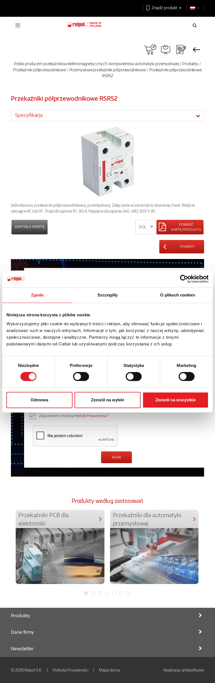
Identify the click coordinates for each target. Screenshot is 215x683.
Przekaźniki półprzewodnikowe (39, 69)
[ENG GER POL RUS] (145, 227)
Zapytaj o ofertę (29, 227)
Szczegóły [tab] (107, 295)
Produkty (190, 63)
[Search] (195, 25)
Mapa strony (109, 669)
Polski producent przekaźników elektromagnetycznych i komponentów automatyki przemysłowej (96, 63)
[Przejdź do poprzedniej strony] (196, 49)
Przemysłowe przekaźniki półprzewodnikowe (108, 69)
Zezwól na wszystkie (175, 399)
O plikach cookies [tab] (177, 295)
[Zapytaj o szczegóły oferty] (181, 49)
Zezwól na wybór (107, 399)
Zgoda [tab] (37, 295)
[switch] (81, 376)
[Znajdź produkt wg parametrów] (165, 49)
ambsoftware (193, 669)
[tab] (107, 115)
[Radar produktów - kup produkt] (150, 49)
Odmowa (39, 399)
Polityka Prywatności (70, 669)
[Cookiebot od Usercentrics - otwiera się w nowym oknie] (184, 279)
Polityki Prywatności (90, 415)
